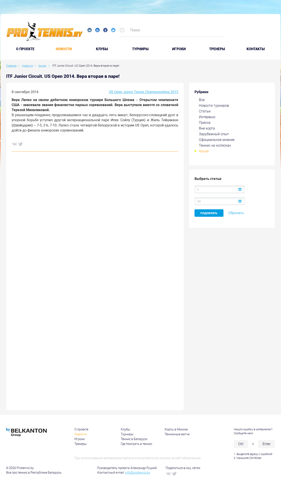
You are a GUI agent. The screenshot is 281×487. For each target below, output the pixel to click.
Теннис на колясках (215, 145)
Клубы (102, 49)
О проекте (81, 429)
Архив (204, 151)
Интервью (207, 117)
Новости (64, 49)
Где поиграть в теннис (136, 444)
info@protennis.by (137, 472)
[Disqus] (95, 221)
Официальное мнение (216, 140)
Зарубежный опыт (214, 134)
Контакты (256, 49)
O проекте (25, 49)
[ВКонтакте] (14, 143)
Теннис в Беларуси (134, 439)
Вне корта (207, 128)
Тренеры (217, 49)
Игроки (179, 49)
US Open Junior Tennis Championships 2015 (143, 92)
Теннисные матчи (177, 434)
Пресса (205, 123)
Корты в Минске (176, 429)
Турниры (140, 49)
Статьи (205, 111)
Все (202, 100)
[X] (20, 143)
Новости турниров (214, 105)
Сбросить (236, 213)
